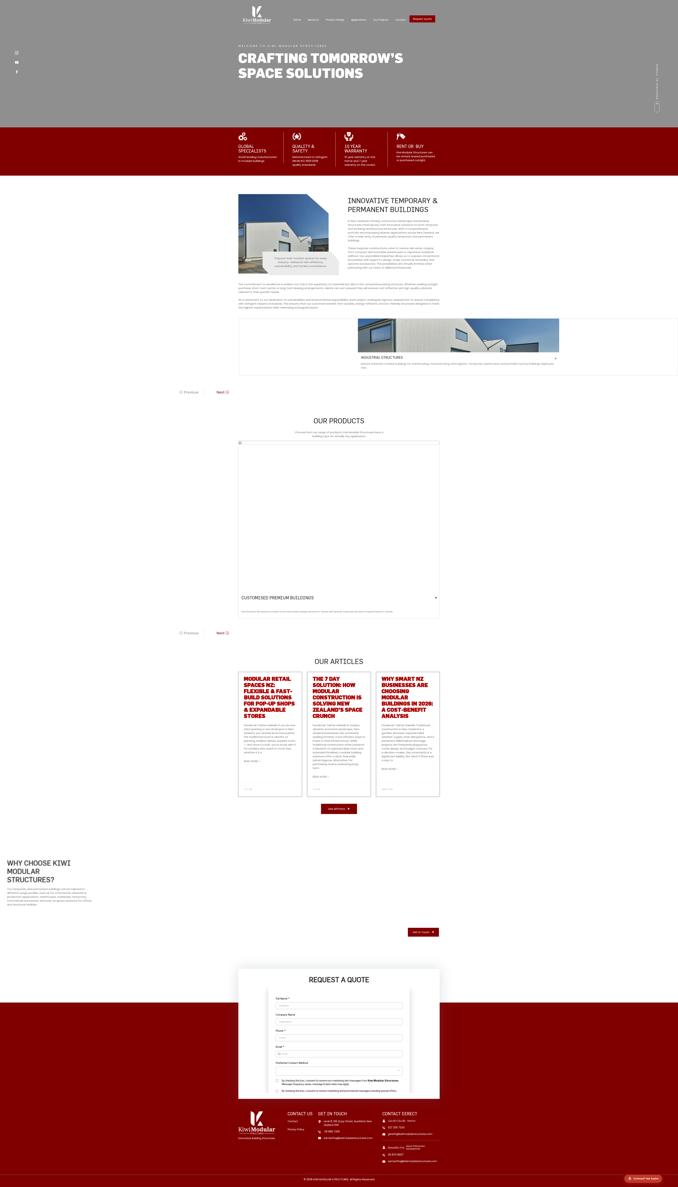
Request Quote (422, 19)
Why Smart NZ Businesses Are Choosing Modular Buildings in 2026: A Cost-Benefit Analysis (407, 697)
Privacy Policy (296, 1129)
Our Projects (380, 20)
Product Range (335, 20)
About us (313, 20)
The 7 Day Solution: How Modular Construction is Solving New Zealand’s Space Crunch (337, 697)
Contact (401, 20)
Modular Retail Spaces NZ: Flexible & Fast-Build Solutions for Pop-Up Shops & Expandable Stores (269, 697)
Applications (358, 20)
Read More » (252, 761)
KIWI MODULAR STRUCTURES (331, 1179)
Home (297, 20)
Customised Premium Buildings (278, 597)
